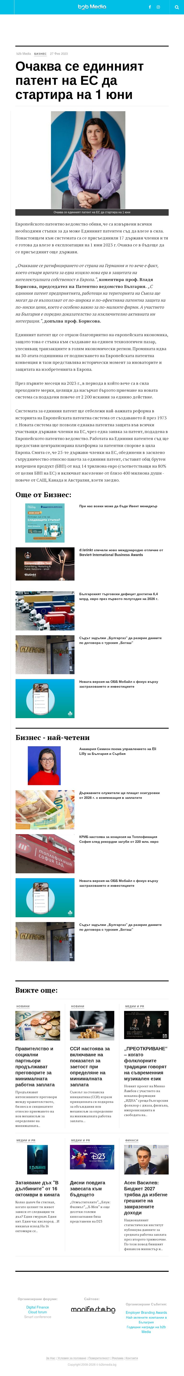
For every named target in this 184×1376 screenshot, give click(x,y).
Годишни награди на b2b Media (146, 1329)
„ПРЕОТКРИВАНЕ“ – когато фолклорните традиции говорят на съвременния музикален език (145, 1063)
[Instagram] (158, 7)
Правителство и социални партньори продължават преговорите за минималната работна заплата (35, 1066)
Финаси (131, 1140)
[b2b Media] (92, 7)
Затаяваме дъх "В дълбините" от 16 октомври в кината (37, 1188)
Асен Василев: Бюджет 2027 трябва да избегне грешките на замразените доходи (145, 1197)
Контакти (132, 1358)
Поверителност (99, 1358)
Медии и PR (134, 1006)
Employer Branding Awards (146, 1312)
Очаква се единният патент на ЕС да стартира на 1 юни (79, 79)
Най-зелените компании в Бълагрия (146, 1319)
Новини (23, 1006)
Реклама (117, 1358)
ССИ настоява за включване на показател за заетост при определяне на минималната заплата (90, 1066)
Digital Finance (37, 1307)
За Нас (50, 1358)
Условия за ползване (72, 1358)
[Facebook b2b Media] (150, 7)
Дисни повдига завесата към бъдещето (87, 1188)
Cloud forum (37, 1311)
